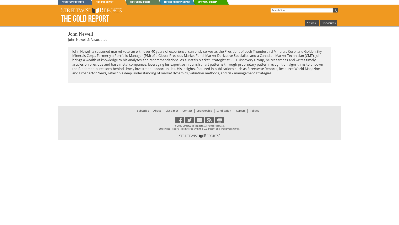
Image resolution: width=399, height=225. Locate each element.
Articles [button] (311, 23)
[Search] (335, 10)
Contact (187, 110)
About (157, 110)
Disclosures (329, 23)
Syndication (224, 110)
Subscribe (143, 110)
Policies (254, 110)
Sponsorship (204, 110)
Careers (240, 110)
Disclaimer (171, 110)
